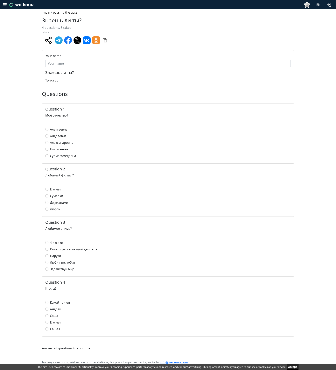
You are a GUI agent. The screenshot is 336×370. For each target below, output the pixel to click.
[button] (330, 4)
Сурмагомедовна (63, 156)
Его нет (55, 189)
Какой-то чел (60, 302)
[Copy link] (105, 40)
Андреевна (58, 136)
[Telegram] (59, 40)
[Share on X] (77, 40)
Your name (53, 56)
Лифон (55, 209)
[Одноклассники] (96, 40)
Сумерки (56, 196)
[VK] (87, 40)
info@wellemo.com (174, 362)
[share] (48, 40)
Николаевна (59, 149)
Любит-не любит (62, 262)
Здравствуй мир (62, 269)
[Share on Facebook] (68, 40)
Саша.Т (55, 329)
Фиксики (56, 242)
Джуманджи (59, 202)
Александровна (61, 142)
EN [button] (318, 5)
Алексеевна (58, 129)
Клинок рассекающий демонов (73, 249)
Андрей (55, 309)
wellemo (24, 4)
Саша (54, 316)
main (46, 12)
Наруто (55, 256)
